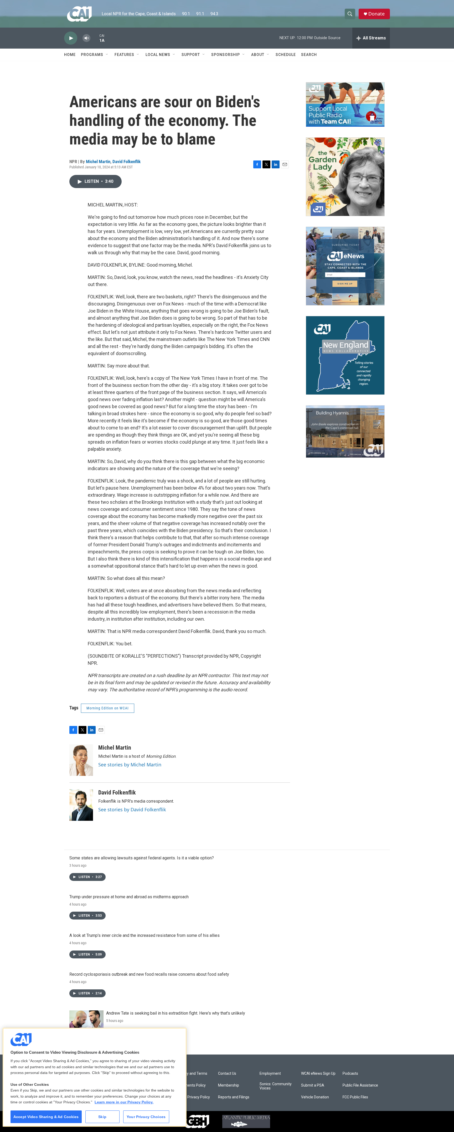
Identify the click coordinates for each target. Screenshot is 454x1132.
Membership (228, 1085)
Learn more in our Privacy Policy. (124, 1102)
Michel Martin (98, 161)
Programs (92, 55)
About (257, 55)
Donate (376, 14)
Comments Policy (191, 1085)
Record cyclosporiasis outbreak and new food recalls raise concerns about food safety (149, 974)
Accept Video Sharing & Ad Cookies (46, 1117)
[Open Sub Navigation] (107, 55)
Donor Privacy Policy (193, 1097)
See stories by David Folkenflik (132, 809)
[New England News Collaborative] (345, 355)
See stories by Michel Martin (129, 764)
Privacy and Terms (192, 1074)
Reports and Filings (233, 1097)
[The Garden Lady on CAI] (345, 177)
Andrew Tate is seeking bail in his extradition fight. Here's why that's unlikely (175, 1013)
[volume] (86, 38)
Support (191, 55)
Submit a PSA (312, 1085)
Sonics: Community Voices (276, 1086)
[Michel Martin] (81, 760)
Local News (158, 55)
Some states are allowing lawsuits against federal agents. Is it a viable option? (141, 857)
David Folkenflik (126, 161)
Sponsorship (225, 55)
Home (70, 55)
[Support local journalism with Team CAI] (345, 104)
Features (124, 55)
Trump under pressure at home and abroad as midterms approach (129, 896)
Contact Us (227, 1074)
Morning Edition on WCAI (107, 708)
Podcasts (350, 1074)
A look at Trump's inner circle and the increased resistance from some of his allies (144, 935)
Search (309, 55)
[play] (70, 38)
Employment (270, 1074)
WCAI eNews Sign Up (318, 1074)
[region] (95, 1077)
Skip (102, 1117)
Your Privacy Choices (146, 1117)
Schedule (286, 55)
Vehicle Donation (315, 1097)
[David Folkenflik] (81, 805)
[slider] (95, 38)
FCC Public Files (355, 1097)
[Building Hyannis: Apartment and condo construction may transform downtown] (345, 432)
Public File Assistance (360, 1085)
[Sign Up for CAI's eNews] (345, 266)
